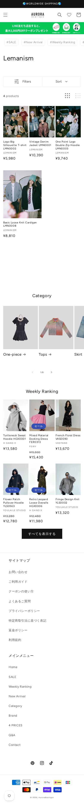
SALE (12, 677)
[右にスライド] (51, 372)
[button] (5, 15)
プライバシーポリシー (24, 611)
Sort (59, 81)
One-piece (12, 354)
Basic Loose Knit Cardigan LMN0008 (20, 224)
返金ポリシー (18, 630)
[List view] (78, 95)
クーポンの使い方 (21, 591)
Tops (43, 354)
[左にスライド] (32, 372)
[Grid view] (67, 95)
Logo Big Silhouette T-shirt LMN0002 (15, 145)
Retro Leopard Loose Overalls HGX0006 (38, 502)
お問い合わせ (18, 572)
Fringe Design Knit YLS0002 (68, 501)
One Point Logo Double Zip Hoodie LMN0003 (68, 145)
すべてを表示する (42, 534)
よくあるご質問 (20, 601)
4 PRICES (16, 725)
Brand (13, 715)
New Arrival (17, 696)
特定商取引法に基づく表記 (27, 620)
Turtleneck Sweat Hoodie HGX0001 (14, 437)
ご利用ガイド (18, 582)
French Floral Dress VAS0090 (68, 437)
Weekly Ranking (20, 686)
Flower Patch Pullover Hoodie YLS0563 (13, 502)
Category (15, 706)
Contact (14, 745)
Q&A (12, 735)
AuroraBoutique (46, 797)
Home (13, 667)
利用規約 (15, 640)
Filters (26, 81)
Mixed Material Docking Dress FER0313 (38, 439)
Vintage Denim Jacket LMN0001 (40, 143)
